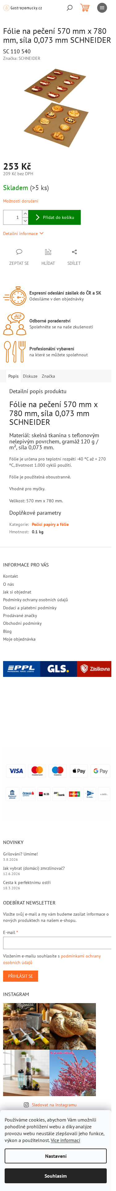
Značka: (21, 58)
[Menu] (102, 8)
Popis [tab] (13, 376)
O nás (8, 584)
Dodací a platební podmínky (30, 608)
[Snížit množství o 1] (25, 220)
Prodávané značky (20, 615)
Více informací (65, 1140)
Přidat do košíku (58, 217)
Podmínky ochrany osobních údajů (35, 599)
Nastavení (56, 1156)
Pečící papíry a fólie (50, 524)
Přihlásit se (20, 976)
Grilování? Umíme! (20, 854)
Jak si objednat (17, 592)
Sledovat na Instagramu (54, 1105)
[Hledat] (69, 8)
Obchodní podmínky (22, 623)
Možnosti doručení (20, 201)
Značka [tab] (48, 376)
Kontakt (10, 576)
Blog (7, 631)
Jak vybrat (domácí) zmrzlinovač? (34, 868)
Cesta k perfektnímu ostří (27, 882)
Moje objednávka (19, 639)
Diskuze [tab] (30, 376)
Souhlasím (56, 1176)
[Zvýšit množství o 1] (25, 213)
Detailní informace (20, 233)
